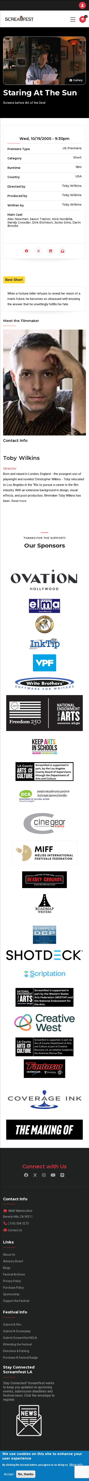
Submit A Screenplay (17, 1331)
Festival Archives (14, 1274)
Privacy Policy (12, 1281)
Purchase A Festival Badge (20, 1357)
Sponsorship (11, 1294)
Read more (19, 501)
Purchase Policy (13, 1287)
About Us (9, 1254)
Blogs (6, 1267)
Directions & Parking (16, 1351)
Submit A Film (12, 1324)
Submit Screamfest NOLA (20, 1337)
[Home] (19, 19)
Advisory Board (13, 1261)
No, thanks (26, 1474)
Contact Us (15, 1230)
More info (76, 1465)
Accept (9, 1474)
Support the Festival (16, 1300)
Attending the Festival (17, 1344)
